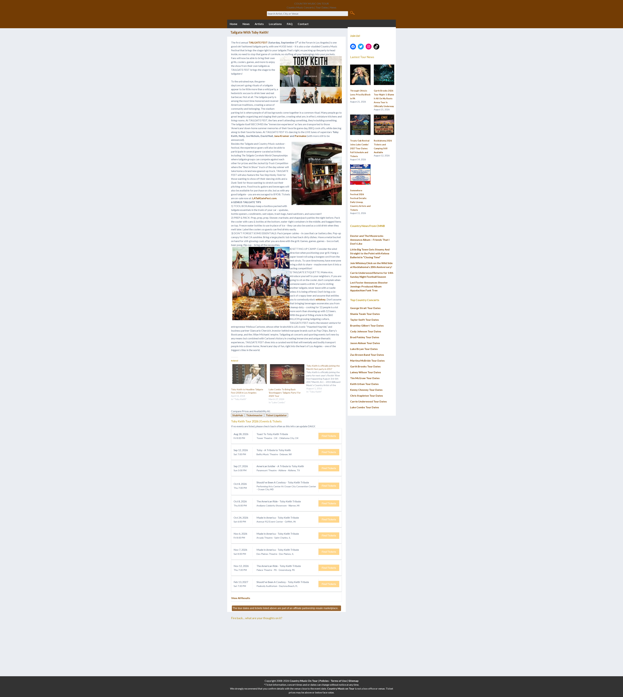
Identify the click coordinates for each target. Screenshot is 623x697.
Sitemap (353, 680)
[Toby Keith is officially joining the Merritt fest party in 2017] (325, 378)
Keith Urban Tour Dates (364, 383)
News (246, 24)
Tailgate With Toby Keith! (249, 32)
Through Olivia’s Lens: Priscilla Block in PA (360, 94)
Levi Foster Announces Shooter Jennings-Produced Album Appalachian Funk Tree (369, 286)
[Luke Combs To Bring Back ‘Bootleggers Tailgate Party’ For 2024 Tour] (286, 374)
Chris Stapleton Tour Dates (366, 395)
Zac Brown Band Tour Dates (367, 354)
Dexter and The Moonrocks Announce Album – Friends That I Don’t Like (369, 239)
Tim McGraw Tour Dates (365, 378)
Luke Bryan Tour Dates (364, 348)
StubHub (237, 415)
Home (233, 24)
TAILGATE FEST (258, 42)
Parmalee (300, 135)
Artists (259, 24)
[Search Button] (352, 12)
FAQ (290, 24)
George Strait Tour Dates (365, 307)
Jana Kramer (281, 135)
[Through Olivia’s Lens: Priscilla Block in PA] (360, 75)
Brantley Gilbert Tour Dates (367, 325)
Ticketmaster (254, 415)
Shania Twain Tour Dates (365, 313)
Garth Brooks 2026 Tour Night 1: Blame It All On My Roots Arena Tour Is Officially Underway (384, 98)
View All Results (240, 598)
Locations (275, 24)
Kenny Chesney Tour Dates (366, 389)
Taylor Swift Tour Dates (364, 319)
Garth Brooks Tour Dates (365, 366)
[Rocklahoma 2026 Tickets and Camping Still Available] (384, 125)
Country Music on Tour (340, 688)
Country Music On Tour (304, 680)
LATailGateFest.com (264, 198)
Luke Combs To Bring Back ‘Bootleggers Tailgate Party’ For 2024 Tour (285, 392)
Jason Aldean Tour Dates (365, 343)
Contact (303, 24)
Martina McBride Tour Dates (367, 360)
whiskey (321, 299)
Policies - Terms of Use (333, 680)
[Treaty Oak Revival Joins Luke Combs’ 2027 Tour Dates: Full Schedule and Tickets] (360, 125)
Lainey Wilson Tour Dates (365, 372)
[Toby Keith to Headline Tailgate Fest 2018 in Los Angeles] (248, 374)
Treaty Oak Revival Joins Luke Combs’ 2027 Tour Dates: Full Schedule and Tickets (359, 148)
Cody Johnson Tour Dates (365, 331)
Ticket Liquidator (276, 415)
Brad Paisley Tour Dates (364, 337)
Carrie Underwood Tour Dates (368, 401)
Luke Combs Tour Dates (364, 407)
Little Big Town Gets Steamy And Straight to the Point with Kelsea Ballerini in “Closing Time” (370, 253)
